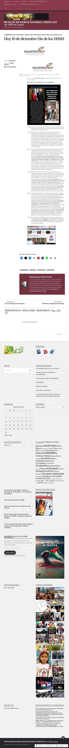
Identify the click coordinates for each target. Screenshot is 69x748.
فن (36, 482)
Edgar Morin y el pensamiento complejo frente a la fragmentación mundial (49, 721)
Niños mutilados (41, 386)
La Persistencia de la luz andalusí (47, 378)
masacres (50, 461)
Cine (37, 450)
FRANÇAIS (40, 456)
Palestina (24, 1)
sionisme (39, 474)
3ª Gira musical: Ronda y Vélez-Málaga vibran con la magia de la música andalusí (18, 526)
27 (18, 429)
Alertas (39, 446)
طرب (49, 482)
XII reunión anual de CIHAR (14, 500)
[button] (45, 593)
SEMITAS (50, 471)
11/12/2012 (12, 61)
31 (6, 432)
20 (18, 425)
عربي (46, 482)
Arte (59, 446)
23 (30, 425)
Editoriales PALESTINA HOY (38, 1)
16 (30, 421)
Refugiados (41, 471)
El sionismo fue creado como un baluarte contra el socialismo (50, 718)
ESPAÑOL (33, 270)
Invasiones (46, 458)
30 (30, 429)
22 (26, 425)
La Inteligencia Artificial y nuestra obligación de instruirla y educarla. (48, 395)
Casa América (45, 448)
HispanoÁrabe (55, 456)
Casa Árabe (53, 448)
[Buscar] (30, 370)
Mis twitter (9, 705)
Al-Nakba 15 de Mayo (51, 442)
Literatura (40, 461)
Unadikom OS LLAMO (52, 476)
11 (10, 421)
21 (22, 425)
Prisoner (61, 469)
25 (10, 429)
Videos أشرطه (8, 1)
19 (14, 425)
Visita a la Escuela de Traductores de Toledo (17, 507)
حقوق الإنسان (40, 480)
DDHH (27, 35)
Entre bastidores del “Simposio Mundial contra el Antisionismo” (49, 709)
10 (6, 421)
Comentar (59, 334)
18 (10, 425)
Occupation (41, 463)
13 (18, 421)
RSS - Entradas (9, 587)
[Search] (5, 8)
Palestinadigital (53, 466)
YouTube (39, 478)
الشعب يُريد (57, 480)
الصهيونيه (51, 480)
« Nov (6, 435)
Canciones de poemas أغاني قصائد (29, 4)
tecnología (39, 476)
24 (6, 429)
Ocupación (41, 270)
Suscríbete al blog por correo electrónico (16, 537)
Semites (56, 471)
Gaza (47, 456)
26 (14, 429)
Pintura (38, 469)
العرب (46, 480)
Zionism (46, 478)
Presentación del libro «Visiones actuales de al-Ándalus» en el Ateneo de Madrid (17, 492)
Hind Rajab (40, 382)
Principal (58, 35)
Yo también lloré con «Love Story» (48, 368)
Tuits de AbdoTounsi (11, 708)
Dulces (56, 450)
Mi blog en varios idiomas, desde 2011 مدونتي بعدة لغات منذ (30, 23)
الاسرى (56, 478)
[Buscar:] (18, 370)
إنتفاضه (60, 478)
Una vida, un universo (43, 390)
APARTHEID (24, 270)
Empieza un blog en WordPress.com (17, 744)
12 (14, 421)
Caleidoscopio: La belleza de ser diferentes (45, 373)
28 (22, 429)
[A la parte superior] (63, 738)
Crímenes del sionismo (14, 35)
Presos (43, 469)
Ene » (10, 435)
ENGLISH (40, 453)
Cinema (42, 450)
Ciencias (60, 448)
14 (22, 421)
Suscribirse (10, 552)
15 (26, 421)
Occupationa (50, 463)
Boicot (38, 448)
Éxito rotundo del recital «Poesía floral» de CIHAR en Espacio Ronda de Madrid (18, 516)
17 (6, 425)
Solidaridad (58, 474)
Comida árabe (49, 450)
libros (54, 458)
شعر (52, 482)
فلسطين (17, 1)
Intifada (38, 458)
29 (26, 429)
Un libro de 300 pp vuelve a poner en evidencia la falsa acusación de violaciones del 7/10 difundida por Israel (49, 725)
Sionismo (47, 473)
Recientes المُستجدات (10, 4)
